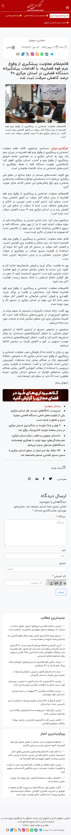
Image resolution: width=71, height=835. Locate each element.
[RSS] (15, 831)
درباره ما (46, 830)
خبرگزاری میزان (59, 148)
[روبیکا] (18, 55)
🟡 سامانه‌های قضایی (13, 15)
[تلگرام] (51, 55)
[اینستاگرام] (32, 55)
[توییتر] (27, 55)
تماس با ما (54, 830)
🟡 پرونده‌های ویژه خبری (60, 15)
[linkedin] (37, 479)
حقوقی (32, 40)
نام (64, 550)
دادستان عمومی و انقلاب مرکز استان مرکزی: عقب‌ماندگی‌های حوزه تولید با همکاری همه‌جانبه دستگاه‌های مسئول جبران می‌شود (38, 440)
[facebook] (43, 479)
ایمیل (62, 563)
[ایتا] (37, 55)
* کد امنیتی (59, 576)
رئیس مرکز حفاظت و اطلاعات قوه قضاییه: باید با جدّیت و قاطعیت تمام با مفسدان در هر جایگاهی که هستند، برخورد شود (35, 768)
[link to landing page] (35, 6)
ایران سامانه (28, 825)
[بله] (46, 55)
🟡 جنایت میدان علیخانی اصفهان (56, 22)
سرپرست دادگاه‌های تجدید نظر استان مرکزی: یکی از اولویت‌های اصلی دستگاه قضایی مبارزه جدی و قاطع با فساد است (37, 415)
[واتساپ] (42, 55)
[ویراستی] (22, 55)
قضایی (40, 40)
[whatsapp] (29, 479)
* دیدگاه (61, 516)
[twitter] (50, 479)
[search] (3, 5)
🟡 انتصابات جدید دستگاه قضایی (36, 15)
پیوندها (61, 830)
